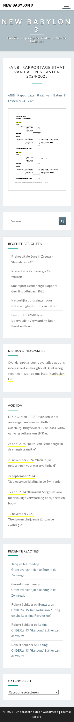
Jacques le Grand (23, 564)
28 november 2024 (21, 460)
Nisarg (37, 717)
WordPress (50, 712)
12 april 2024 (17, 492)
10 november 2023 (21, 514)
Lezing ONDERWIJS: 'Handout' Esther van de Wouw (35, 630)
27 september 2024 (21, 476)
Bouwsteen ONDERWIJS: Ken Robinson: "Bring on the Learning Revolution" (35, 610)
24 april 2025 (17, 444)
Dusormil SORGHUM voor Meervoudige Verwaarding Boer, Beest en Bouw (33, 320)
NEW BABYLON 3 (18, 5)
